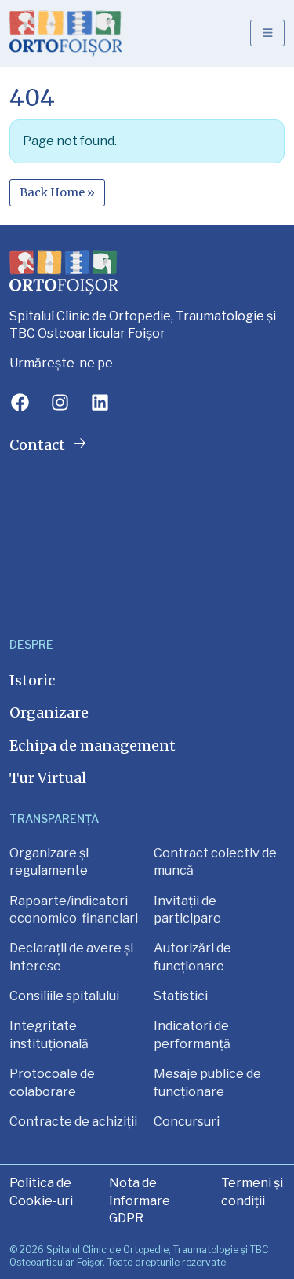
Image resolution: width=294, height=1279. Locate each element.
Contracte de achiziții (73, 1121)
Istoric (32, 680)
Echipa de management (92, 745)
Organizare (49, 712)
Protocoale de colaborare (52, 1082)
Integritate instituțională (49, 1034)
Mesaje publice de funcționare (207, 1082)
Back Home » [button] (57, 192)
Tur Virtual (47, 778)
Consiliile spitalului (64, 995)
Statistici (181, 995)
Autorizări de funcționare (192, 957)
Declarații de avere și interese (71, 957)
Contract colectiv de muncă (215, 862)
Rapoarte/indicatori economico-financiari (73, 909)
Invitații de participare (187, 909)
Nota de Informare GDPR (139, 1200)
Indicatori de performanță (192, 1034)
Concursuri (187, 1121)
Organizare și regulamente (49, 862)
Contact (38, 445)
